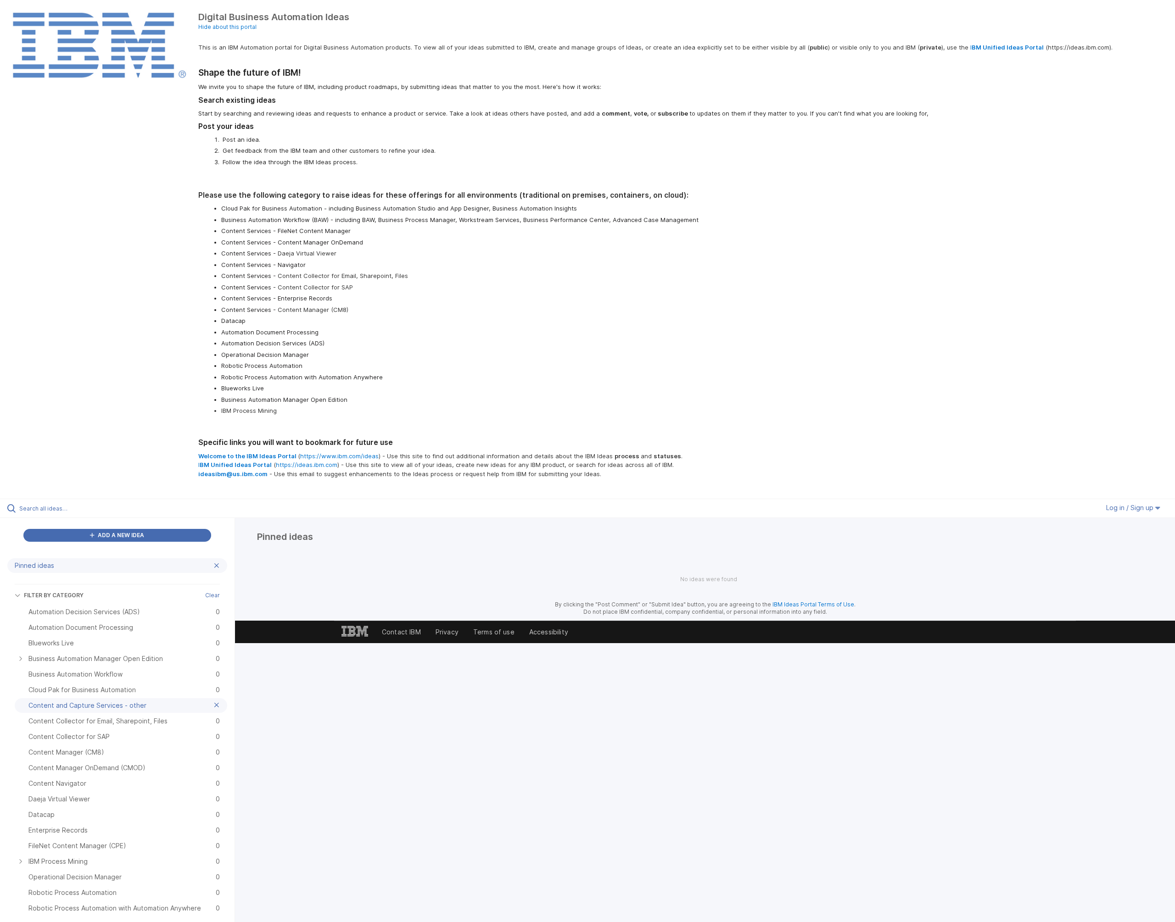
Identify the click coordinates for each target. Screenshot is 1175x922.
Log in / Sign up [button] (1130, 507)
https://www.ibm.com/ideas (339, 456)
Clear (212, 595)
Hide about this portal (227, 26)
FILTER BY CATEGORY (54, 595)
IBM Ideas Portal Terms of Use (813, 604)
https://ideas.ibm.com (306, 464)
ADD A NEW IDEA (120, 535)
